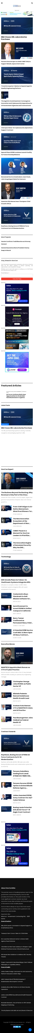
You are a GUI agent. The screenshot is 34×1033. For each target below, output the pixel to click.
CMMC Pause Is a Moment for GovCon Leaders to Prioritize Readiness (21, 534)
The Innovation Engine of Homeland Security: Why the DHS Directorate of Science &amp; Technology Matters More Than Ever (22, 549)
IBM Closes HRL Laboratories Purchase (14, 38)
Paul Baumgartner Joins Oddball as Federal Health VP (23, 720)
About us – (4, 916)
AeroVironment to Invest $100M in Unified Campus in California (22, 608)
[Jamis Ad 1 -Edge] (17, 362)
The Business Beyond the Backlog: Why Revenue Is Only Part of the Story (17, 493)
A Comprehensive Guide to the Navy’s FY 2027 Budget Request (16, 394)
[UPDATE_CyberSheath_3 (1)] (17, 339)
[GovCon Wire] (17, 6)
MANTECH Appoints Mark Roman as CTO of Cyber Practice (15, 668)
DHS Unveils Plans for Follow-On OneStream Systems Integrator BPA (15, 581)
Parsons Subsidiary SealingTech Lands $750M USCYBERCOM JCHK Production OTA (22, 774)
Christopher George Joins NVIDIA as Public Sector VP (22, 683)
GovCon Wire (19, 1024)
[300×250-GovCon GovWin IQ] (17, 294)
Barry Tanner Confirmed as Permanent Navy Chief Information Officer (22, 621)
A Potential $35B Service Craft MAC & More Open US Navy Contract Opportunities (23, 633)
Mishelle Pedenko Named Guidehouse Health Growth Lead (21, 695)
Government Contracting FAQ (17, 916)
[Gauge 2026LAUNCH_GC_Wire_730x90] (17, 13)
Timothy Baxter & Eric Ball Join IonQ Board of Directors (16, 1010)
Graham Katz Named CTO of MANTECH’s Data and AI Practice (23, 708)
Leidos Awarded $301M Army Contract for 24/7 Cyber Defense (22, 797)
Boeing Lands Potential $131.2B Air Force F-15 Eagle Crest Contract (22, 809)
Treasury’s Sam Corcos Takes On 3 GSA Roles (14, 933)
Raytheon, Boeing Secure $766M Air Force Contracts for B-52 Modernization (15, 757)
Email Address (5, 273)
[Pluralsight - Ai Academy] (17, 316)
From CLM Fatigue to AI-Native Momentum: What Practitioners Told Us (23, 510)
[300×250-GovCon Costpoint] (17, 856)
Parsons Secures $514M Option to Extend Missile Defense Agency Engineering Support (22, 786)
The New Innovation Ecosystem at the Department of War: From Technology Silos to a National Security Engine (22, 524)
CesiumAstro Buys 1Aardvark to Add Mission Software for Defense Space (21, 597)
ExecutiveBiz (5, 967)
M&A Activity (5, 424)
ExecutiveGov (6, 921)
